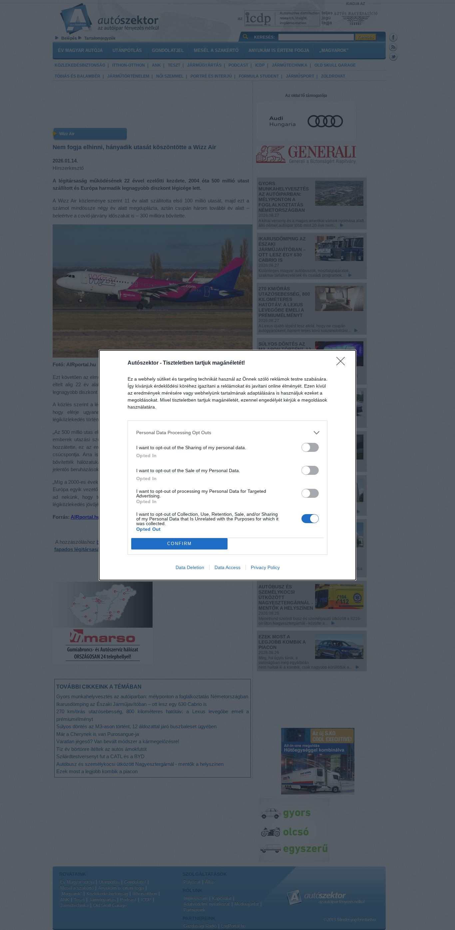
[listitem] (227, 432)
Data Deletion (190, 567)
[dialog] (227, 465)
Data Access (227, 567)
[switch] (310, 447)
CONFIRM (179, 543)
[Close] (342, 363)
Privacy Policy (265, 567)
